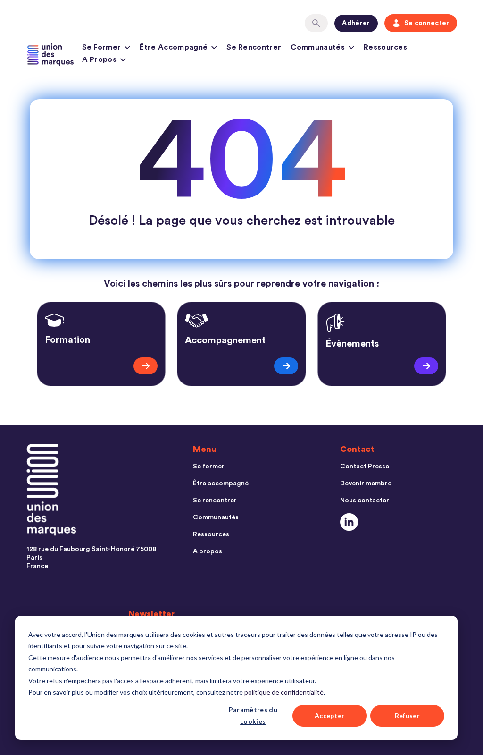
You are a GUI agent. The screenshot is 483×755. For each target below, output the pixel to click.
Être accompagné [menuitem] (221, 483)
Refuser (407, 716)
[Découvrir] (145, 365)
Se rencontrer (253, 47)
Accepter (330, 716)
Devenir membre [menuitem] (365, 483)
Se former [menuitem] (209, 466)
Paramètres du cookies (253, 715)
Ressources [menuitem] (211, 534)
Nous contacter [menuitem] (364, 500)
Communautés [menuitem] (216, 517)
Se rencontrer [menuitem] (215, 500)
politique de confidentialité (284, 692)
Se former (101, 47)
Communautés (318, 47)
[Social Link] (349, 522)
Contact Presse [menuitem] (364, 466)
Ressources (385, 47)
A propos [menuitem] (207, 551)
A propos (99, 59)
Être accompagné (174, 47)
